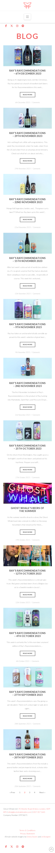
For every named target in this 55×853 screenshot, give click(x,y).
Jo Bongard (45, 836)
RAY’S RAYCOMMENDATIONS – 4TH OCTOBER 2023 (27, 634)
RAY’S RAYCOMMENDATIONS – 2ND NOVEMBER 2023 (27, 384)
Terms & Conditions (27, 830)
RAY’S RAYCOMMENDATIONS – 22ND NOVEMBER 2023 (27, 201)
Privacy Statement (27, 833)
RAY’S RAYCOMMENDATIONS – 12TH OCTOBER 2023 (27, 572)
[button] (27, 17)
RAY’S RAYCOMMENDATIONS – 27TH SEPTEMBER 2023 (27, 693)
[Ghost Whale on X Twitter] (11, 25)
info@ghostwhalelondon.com (19, 812)
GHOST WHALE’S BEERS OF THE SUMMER (27, 509)
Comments (36, 102)
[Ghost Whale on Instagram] (17, 25)
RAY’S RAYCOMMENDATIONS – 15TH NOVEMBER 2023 (27, 259)
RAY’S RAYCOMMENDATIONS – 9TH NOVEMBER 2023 (27, 326)
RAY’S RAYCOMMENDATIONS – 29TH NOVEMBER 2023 (27, 134)
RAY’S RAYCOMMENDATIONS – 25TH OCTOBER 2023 (27, 447)
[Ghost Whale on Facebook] (6, 25)
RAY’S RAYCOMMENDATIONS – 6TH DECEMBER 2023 (27, 72)
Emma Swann (32, 836)
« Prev (12, 792)
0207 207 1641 (39, 812)
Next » (42, 792)
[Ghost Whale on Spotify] (22, 25)
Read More (27, 56)
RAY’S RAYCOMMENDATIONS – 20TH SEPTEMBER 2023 (27, 756)
